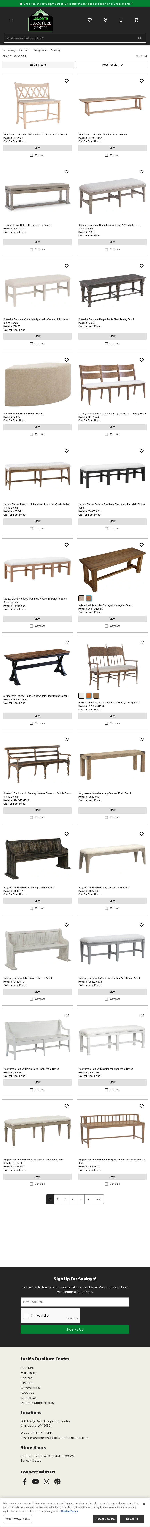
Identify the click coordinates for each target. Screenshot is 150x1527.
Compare (40, 155)
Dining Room (40, 50)
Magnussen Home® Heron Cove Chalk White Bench (31, 1069)
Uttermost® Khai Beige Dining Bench (23, 413)
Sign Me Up (75, 1329)
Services (26, 1378)
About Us (27, 1392)
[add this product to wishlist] (66, 81)
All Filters (40, 64)
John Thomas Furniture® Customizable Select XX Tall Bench (35, 134)
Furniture (24, 50)
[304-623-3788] (121, 20)
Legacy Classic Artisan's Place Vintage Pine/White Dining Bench (112, 413)
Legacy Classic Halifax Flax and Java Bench (26, 225)
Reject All (132, 1518)
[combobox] (112, 65)
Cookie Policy (69, 1511)
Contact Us (28, 1398)
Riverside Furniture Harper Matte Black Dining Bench (106, 319)
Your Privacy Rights (17, 1518)
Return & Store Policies (37, 1403)
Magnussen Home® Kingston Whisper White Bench (105, 1069)
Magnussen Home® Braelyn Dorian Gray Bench (103, 887)
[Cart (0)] (136, 20)
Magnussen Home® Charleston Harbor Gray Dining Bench (109, 978)
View (37, 148)
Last (98, 1199)
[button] (11, 20)
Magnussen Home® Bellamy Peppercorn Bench (28, 887)
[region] (75, 1512)
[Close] (143, 1504)
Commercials (30, 1388)
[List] (90, 20)
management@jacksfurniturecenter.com (59, 1438)
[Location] (105, 20)
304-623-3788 (42, 1433)
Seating (55, 50)
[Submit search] (140, 38)
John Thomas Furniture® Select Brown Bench (102, 134)
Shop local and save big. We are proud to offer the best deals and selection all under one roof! (77, 3)
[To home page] (40, 20)
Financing (28, 1383)
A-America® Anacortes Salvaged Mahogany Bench (105, 605)
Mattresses (28, 1373)
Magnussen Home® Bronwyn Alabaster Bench (28, 978)
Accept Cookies (105, 1518)
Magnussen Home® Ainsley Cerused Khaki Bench (105, 793)
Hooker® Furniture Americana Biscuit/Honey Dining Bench (109, 702)
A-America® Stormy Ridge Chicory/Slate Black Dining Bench (35, 696)
